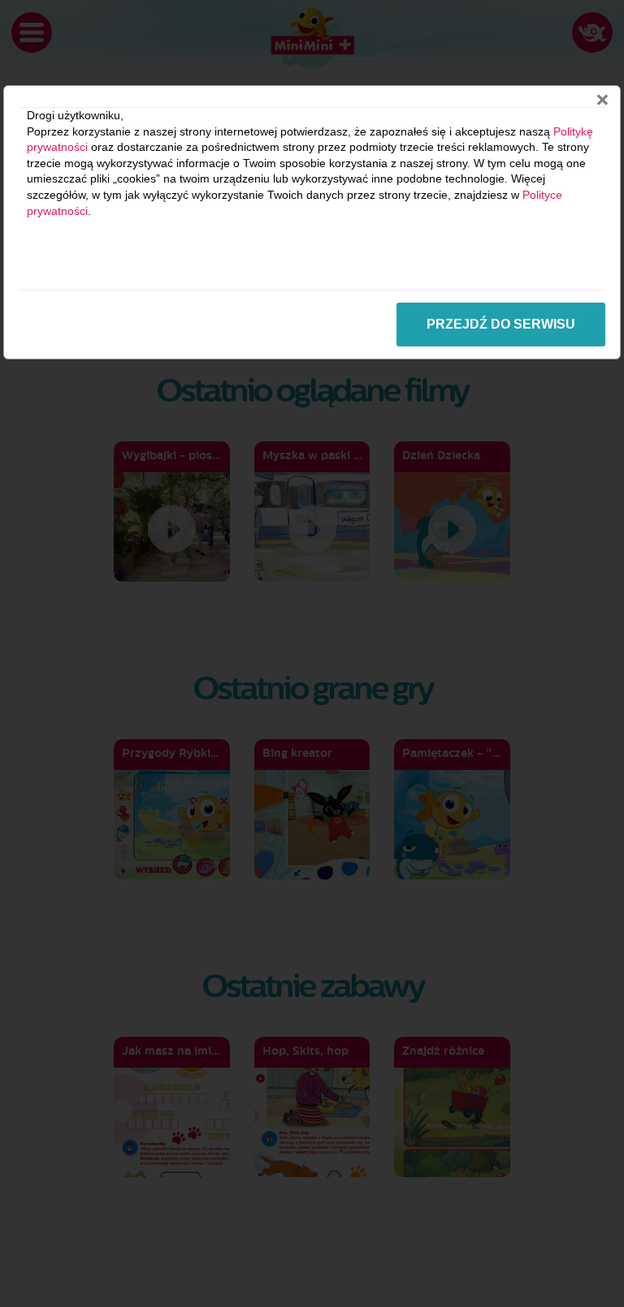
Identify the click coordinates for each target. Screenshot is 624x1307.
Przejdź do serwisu (501, 324)
